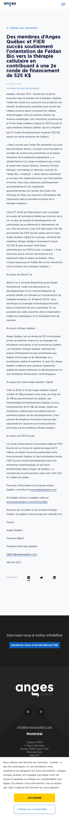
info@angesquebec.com (34, 727)
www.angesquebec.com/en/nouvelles (27, 502)
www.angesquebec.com (43, 489)
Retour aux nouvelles (23, 28)
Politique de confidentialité (32, 809)
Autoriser (34, 798)
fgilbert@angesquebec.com (21, 554)
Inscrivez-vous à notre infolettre (34, 645)
